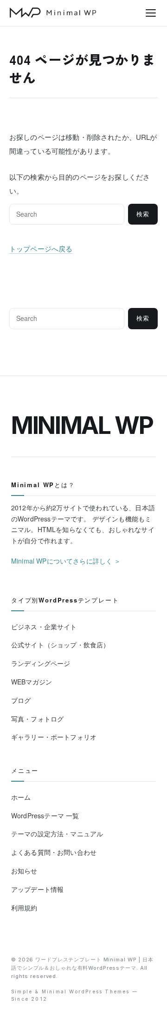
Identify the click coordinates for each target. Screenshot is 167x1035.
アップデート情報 (37, 889)
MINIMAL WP (82, 425)
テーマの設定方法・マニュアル (57, 833)
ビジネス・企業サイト (44, 626)
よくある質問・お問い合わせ (53, 852)
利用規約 (24, 907)
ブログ (21, 700)
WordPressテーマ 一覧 (45, 815)
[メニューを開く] (151, 13)
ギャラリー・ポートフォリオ (53, 736)
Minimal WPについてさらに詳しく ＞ (66, 560)
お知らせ (24, 870)
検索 (142, 214)
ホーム (21, 797)
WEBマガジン (31, 681)
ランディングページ (40, 663)
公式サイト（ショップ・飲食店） (60, 644)
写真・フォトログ (37, 718)
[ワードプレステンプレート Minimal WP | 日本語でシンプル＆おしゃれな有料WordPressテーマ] (52, 12)
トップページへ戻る (40, 248)
